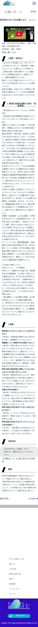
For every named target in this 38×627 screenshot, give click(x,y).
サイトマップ (12, 594)
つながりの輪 (12, 569)
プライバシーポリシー (14, 589)
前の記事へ (4, 498)
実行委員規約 (12, 584)
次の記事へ (33, 498)
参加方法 (11, 579)
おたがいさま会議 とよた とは (16, 559)
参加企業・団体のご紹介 (15, 574)
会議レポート (12, 564)
